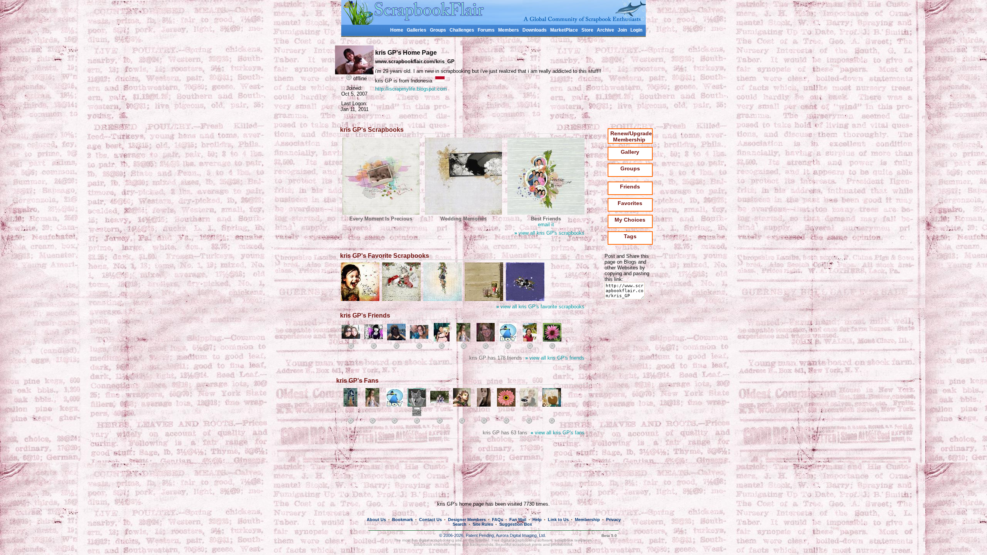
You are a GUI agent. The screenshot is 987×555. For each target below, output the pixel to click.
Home (396, 30)
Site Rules (483, 524)
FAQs (497, 519)
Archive (605, 30)
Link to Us (558, 519)
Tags (630, 236)
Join (622, 30)
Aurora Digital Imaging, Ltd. (521, 535)
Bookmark (402, 519)
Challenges (462, 30)
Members (508, 30)
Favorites (630, 203)
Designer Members (467, 519)
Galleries (416, 30)
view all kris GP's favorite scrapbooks (540, 306)
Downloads (534, 30)
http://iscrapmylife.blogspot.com (411, 89)
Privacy (613, 519)
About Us (376, 519)
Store (587, 30)
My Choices (630, 220)
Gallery (630, 152)
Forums (486, 30)
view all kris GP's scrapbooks (549, 233)
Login (636, 30)
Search (460, 524)
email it (546, 224)
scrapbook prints (527, 544)
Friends (630, 186)
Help (537, 519)
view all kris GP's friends (554, 358)
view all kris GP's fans (557, 433)
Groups (438, 30)
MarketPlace (564, 30)
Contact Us (430, 519)
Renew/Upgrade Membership (631, 136)
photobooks (561, 544)
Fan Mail (517, 519)
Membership (587, 519)
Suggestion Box (515, 524)
